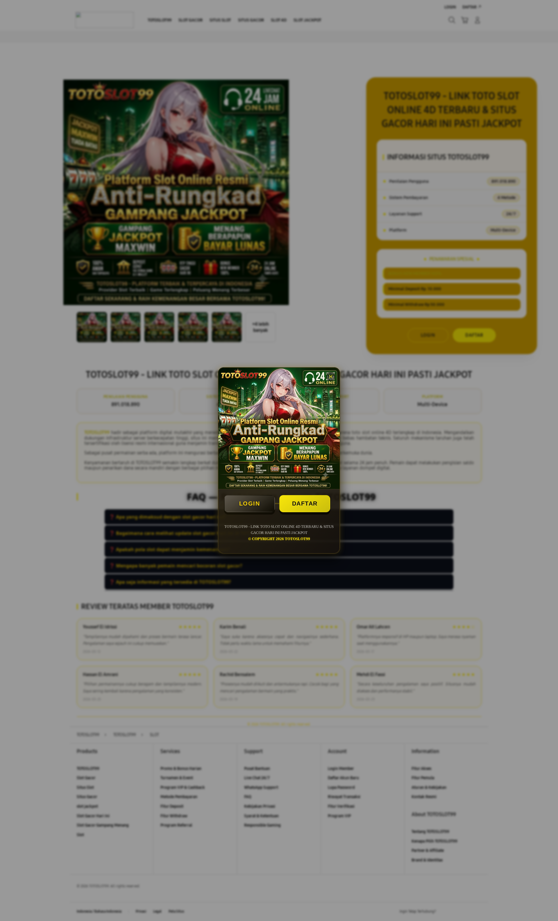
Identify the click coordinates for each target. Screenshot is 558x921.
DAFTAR (305, 503)
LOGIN (249, 503)
